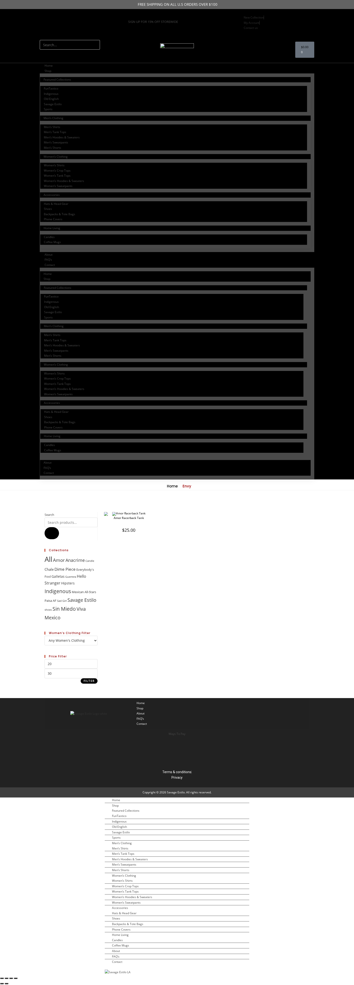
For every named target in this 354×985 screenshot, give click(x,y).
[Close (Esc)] (16, 978)
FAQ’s (48, 260)
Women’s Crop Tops (57, 170)
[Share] (11, 978)
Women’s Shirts (54, 165)
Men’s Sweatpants (56, 142)
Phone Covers (53, 219)
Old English (51, 99)
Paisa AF (50, 601)
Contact (50, 265)
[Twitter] (79, 15)
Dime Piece (65, 569)
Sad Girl (62, 601)
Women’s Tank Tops (57, 176)
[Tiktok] (245, 713)
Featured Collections (57, 80)
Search (49, 514)
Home (49, 66)
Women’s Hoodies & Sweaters (64, 181)
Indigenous (51, 94)
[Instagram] (46, 15)
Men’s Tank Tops (55, 132)
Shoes (48, 209)
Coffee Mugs (52, 242)
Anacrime (75, 560)
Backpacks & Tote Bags (59, 214)
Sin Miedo (64, 608)
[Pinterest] (301, 713)
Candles (49, 237)
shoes (48, 609)
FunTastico (51, 88)
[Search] (46, 54)
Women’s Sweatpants (58, 186)
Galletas (58, 576)
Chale (49, 569)
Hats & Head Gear (56, 204)
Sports (48, 109)
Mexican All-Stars (84, 592)
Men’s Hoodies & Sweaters (62, 137)
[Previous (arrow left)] (2, 983)
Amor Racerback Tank (129, 518)
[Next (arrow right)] (6, 983)
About (48, 255)
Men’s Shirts (52, 127)
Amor (59, 560)
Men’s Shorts (52, 148)
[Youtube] (46, 29)
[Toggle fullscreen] (6, 978)
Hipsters (68, 583)
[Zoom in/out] (2, 978)
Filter (89, 681)
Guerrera (70, 576)
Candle (89, 561)
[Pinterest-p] (96, 15)
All (48, 559)
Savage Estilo (53, 104)
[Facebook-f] (62, 15)
